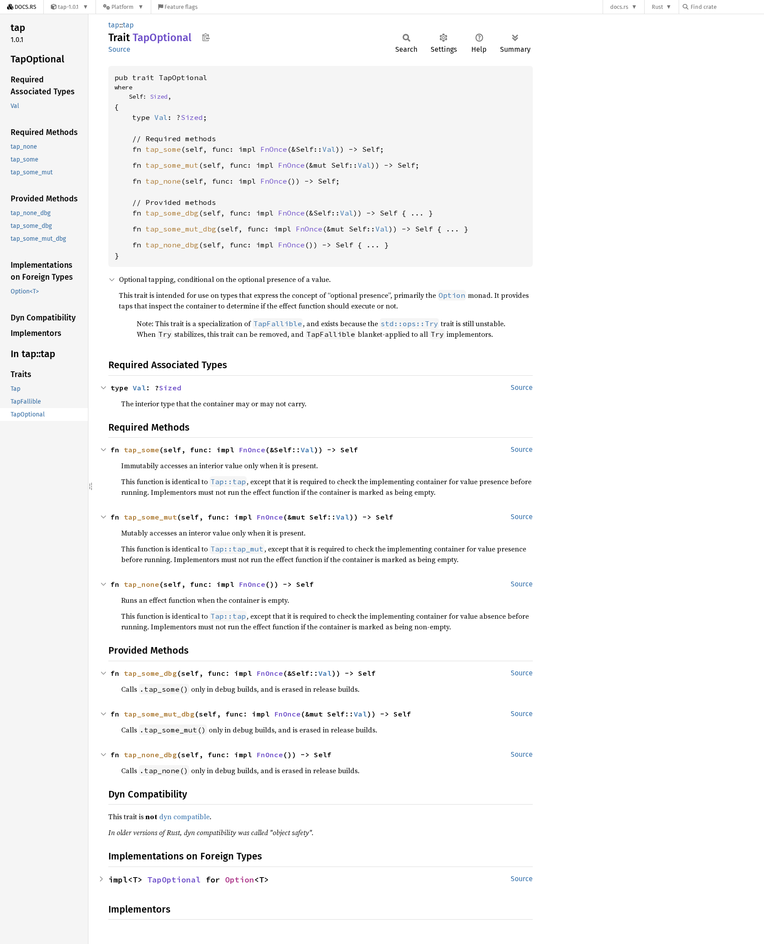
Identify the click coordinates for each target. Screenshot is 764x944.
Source (119, 49)
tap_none (163, 181)
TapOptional (174, 880)
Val (161, 117)
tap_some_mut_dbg (180, 228)
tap (113, 25)
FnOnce (273, 149)
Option (239, 880)
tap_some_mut (172, 165)
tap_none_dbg (172, 244)
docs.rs (619, 7)
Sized (159, 96)
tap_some (163, 149)
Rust (657, 7)
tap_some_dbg (172, 212)
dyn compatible (184, 816)
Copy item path (206, 37)
